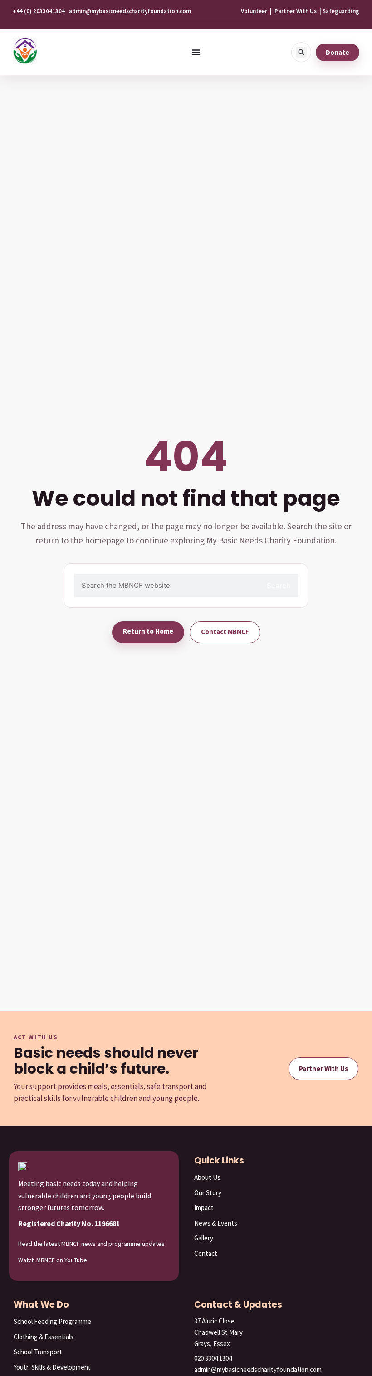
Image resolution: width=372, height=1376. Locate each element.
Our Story (207, 1192)
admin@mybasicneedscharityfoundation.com (130, 11)
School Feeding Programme (52, 1321)
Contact (205, 1253)
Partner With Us (295, 11)
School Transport (38, 1351)
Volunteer (254, 11)
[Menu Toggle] (196, 52)
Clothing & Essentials (43, 1336)
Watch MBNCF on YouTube (52, 1260)
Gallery (203, 1238)
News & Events (215, 1223)
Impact (204, 1207)
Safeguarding (341, 11)
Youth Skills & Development (52, 1367)
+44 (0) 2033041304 (39, 11)
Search (278, 585)
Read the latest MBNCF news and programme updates (91, 1244)
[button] (301, 52)
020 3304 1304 (213, 1358)
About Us (207, 1177)
